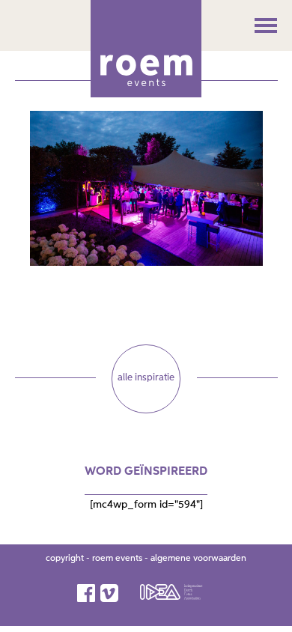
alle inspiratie (146, 378)
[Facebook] (87, 593)
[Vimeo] (110, 593)
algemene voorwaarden (198, 558)
